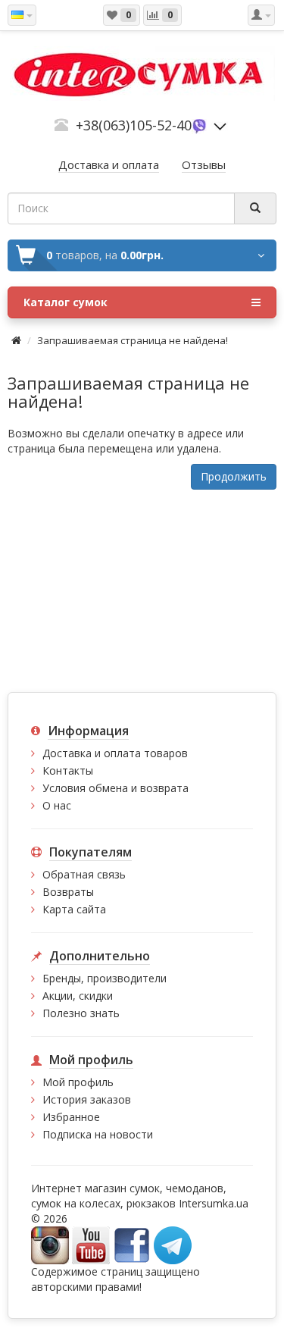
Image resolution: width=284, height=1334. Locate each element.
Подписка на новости (97, 1134)
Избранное (71, 1117)
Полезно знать (81, 1013)
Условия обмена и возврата (115, 788)
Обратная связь (84, 874)
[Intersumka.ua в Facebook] (132, 1244)
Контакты (67, 770)
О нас (56, 805)
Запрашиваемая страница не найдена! (132, 340)
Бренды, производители (104, 978)
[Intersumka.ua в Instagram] (50, 1244)
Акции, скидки (77, 995)
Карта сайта (74, 909)
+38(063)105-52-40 (134, 125)
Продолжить (234, 476)
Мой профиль (78, 1082)
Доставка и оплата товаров (115, 753)
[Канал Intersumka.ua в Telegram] (173, 1244)
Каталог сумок (65, 302)
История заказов (86, 1099)
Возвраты (68, 892)
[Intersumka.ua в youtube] (91, 1244)
